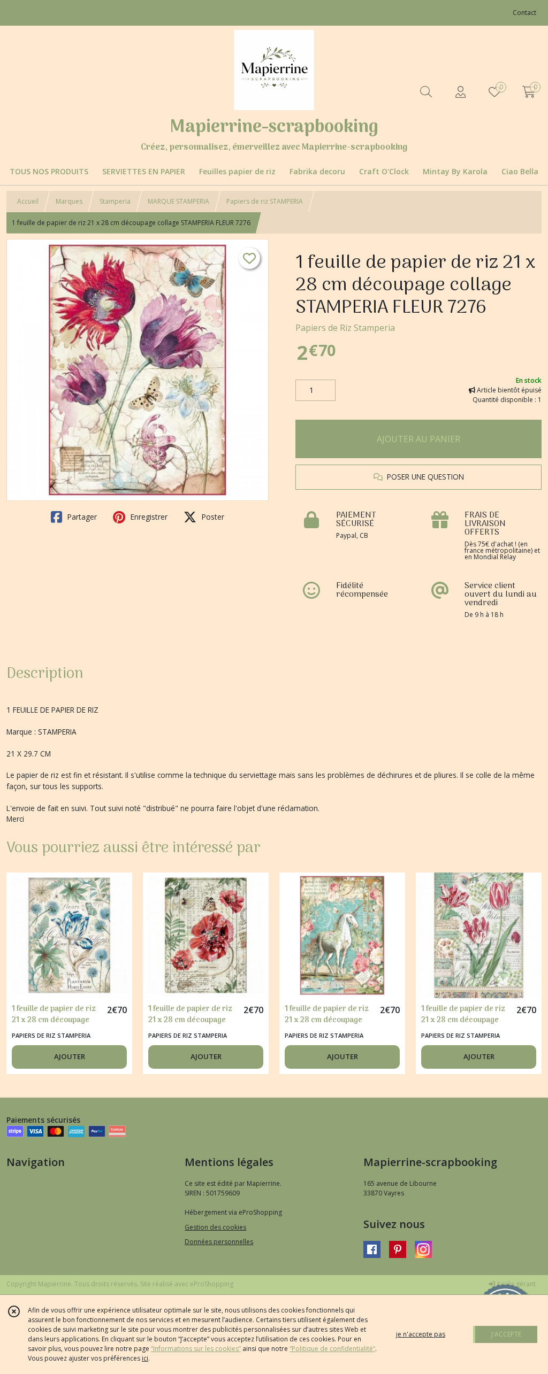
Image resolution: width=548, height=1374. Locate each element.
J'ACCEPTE (506, 1334)
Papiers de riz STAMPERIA (264, 201)
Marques (69, 201)
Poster (211, 517)
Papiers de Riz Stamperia (345, 328)
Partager (81, 517)
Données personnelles (219, 1241)
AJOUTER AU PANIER (418, 439)
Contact (524, 12)
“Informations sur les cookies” (196, 1348)
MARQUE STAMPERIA (178, 201)
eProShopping (211, 1283)
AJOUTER (69, 1056)
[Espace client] (460, 92)
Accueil (28, 201)
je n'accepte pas (420, 1334)
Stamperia (115, 201)
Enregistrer (148, 517)
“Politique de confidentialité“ (332, 1348)
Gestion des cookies (215, 1227)
